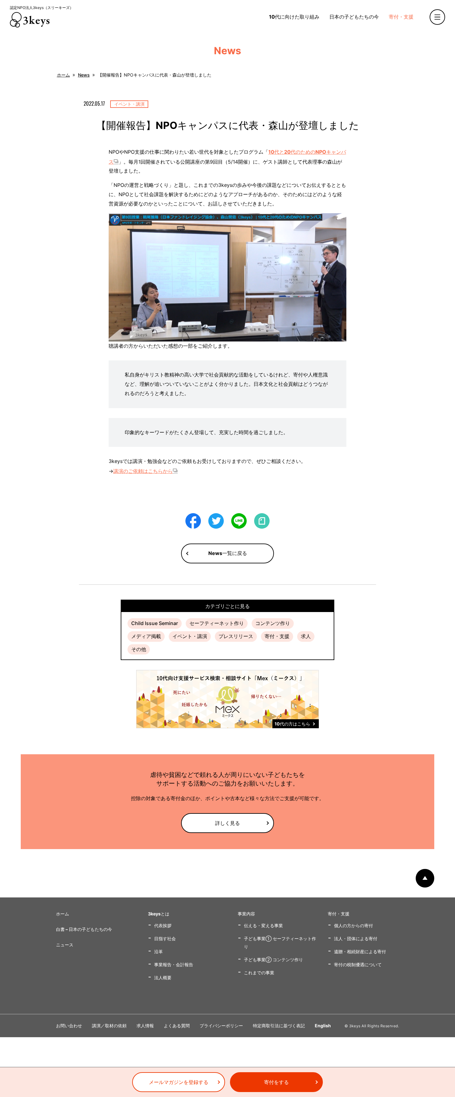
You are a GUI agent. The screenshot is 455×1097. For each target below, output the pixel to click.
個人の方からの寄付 (353, 925)
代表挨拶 (162, 925)
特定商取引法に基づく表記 (279, 1025)
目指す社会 (165, 938)
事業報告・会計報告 (173, 964)
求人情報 (145, 1025)
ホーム (63, 74)
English (323, 1025)
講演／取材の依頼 (109, 1025)
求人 (306, 636)
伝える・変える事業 (263, 925)
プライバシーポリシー (221, 1025)
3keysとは (158, 913)
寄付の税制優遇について (358, 964)
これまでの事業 (259, 972)
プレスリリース (236, 636)
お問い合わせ (69, 1025)
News (84, 74)
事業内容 (246, 913)
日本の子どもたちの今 (354, 17)
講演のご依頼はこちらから (143, 471)
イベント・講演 (189, 636)
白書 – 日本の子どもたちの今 (84, 929)
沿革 (158, 951)
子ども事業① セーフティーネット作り (280, 942)
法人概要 (162, 977)
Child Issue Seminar (154, 623)
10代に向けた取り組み (294, 17)
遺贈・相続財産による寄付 (360, 951)
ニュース (64, 944)
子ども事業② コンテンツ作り (273, 959)
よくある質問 (177, 1025)
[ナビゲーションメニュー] (437, 17)
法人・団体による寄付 (355, 938)
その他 (138, 649)
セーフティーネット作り (216, 623)
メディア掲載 (146, 636)
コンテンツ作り (272, 623)
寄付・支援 (401, 17)
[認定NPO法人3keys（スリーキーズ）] (30, 20)
